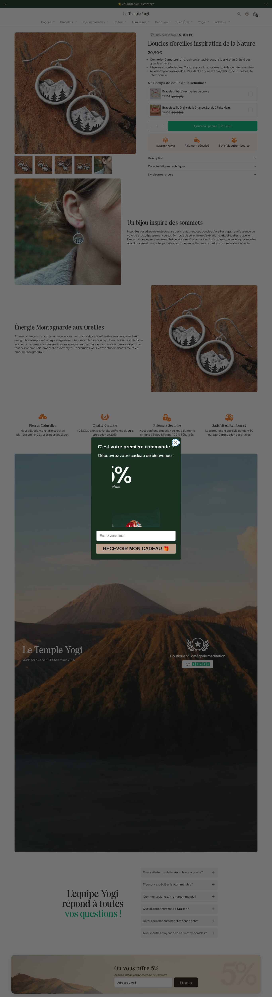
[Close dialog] (175, 442)
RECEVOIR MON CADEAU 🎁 (136, 548)
